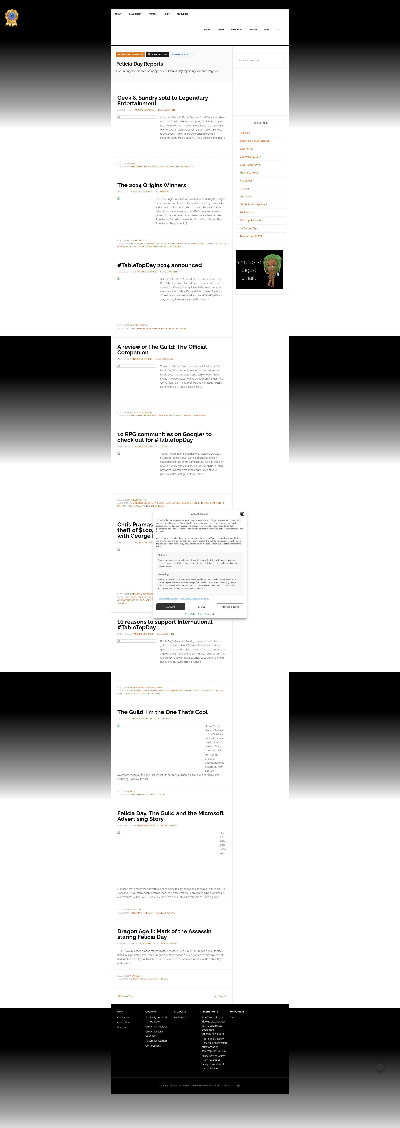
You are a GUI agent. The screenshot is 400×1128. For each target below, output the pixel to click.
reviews (177, 416)
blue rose (136, 597)
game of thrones (126, 600)
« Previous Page (125, 996)
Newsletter (246, 180)
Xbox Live (170, 913)
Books (133, 413)
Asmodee (135, 691)
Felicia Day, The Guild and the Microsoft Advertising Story (170, 816)
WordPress (227, 1085)
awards (167, 244)
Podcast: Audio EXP (251, 236)
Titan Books (199, 416)
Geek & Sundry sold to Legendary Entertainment (162, 100)
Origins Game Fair (153, 247)
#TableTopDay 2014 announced (159, 265)
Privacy (121, 1027)
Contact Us (123, 1017)
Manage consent (380, 1068)
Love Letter (220, 244)
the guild (187, 416)
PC (141, 976)
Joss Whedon (165, 416)
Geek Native (137, 32)
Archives (245, 132)
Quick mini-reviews (156, 1026)
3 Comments (164, 446)
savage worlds (142, 506)
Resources (246, 196)
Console (134, 976)
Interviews (136, 594)
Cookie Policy (190, 614)
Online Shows (145, 413)
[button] (242, 514)
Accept (170, 606)
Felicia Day (136, 167)
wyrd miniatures (172, 247)
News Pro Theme (188, 1085)
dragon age (137, 979)
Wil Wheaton (186, 167)
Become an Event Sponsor (255, 140)
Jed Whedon (149, 795)
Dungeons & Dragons (142, 503)
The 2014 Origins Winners (151, 185)
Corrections (124, 1022)
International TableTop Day (157, 328)
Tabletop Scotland (250, 220)
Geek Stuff (135, 910)
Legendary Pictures (168, 167)
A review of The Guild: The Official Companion (162, 349)
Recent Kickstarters (156, 1040)
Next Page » (220, 996)
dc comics (147, 597)
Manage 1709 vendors (168, 598)
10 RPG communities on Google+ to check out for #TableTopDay (164, 437)
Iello (210, 244)
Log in (238, 1085)
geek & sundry (150, 167)
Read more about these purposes (194, 598)
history (196, 503)
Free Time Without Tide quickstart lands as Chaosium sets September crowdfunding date (214, 1025)
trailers (163, 979)
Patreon (244, 188)
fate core (159, 503)
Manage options (230, 606)
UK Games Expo (249, 228)
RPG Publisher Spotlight (253, 204)
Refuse (201, 606)
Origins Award (136, 247)
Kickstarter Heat (249, 172)
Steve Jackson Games (136, 694)
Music (133, 792)
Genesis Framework (210, 1085)
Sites (132, 164)
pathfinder (127, 506)
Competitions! (153, 1045)
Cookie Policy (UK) (250, 156)
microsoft (148, 913)
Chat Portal (246, 148)
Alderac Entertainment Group (146, 244)
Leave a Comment (167, 110)
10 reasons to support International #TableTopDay (164, 624)
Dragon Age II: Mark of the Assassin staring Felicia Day (164, 934)
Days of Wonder (149, 691)
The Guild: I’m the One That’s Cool (162, 712)
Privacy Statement (206, 614)
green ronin (190, 244)
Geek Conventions (250, 164)
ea (145, 979)
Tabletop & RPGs (138, 240)
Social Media (247, 212)
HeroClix (202, 244)
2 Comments (162, 192)
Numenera (122, 247)
